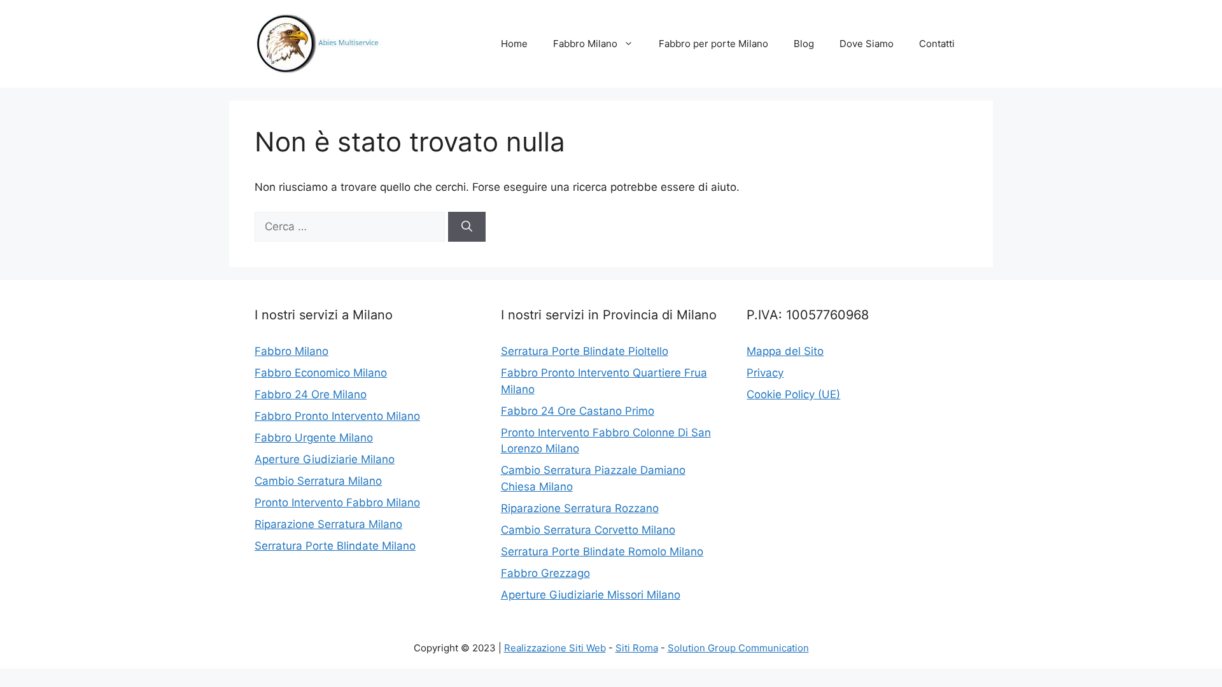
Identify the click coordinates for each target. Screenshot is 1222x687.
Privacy (765, 372)
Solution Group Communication (738, 648)
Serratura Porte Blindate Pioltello (584, 351)
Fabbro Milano (585, 44)
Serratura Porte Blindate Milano (335, 545)
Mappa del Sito (785, 351)
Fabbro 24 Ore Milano (311, 394)
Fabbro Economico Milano (321, 372)
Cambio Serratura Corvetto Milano (588, 530)
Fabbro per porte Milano (713, 44)
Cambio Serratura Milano (318, 481)
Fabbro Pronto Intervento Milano (337, 416)
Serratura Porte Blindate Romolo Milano (602, 551)
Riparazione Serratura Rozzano (580, 508)
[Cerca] (467, 227)
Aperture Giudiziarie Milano (325, 459)
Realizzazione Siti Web (555, 648)
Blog (804, 44)
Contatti (937, 44)
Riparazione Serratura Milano (328, 524)
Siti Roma (636, 648)
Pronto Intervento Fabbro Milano (337, 502)
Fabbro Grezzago (545, 573)
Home (514, 44)
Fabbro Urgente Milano (314, 437)
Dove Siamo (866, 44)
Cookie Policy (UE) (793, 394)
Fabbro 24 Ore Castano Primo (577, 411)
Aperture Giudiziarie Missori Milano (590, 594)
